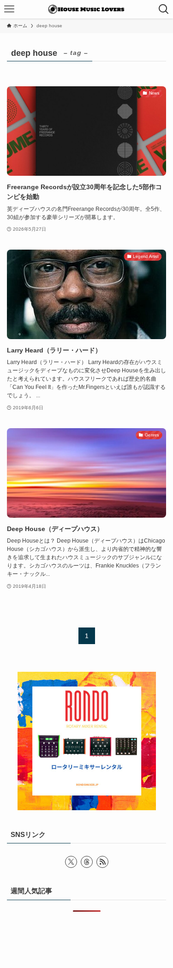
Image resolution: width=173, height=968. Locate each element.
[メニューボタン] (9, 9)
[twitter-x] (71, 862)
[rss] (102, 862)
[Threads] (87, 862)
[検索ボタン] (164, 9)
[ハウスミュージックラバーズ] (86, 9)
